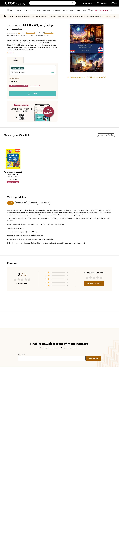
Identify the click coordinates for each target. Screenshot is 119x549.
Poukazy (38, 10)
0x (19, 33)
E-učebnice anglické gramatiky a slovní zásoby (83, 16)
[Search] (73, 3)
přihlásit (93, 358)
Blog (84, 10)
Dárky (72, 10)
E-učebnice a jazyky (23, 16)
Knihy (11, 10)
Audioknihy (28, 10)
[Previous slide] (65, 48)
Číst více (9, 52)
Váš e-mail (21, 354)
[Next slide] (107, 48)
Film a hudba (56, 10)
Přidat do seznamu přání (97, 77)
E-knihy (19, 10)
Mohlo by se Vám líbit (106, 135)
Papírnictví (65, 10)
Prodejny (78, 10)
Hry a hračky (46, 10)
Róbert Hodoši (30, 33)
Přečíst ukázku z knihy (77, 77)
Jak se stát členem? (34, 85)
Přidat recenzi (94, 283)
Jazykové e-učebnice (40, 16)
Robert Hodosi (48, 33)
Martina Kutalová (13, 176)
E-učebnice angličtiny (57, 16)
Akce (91, 10)
